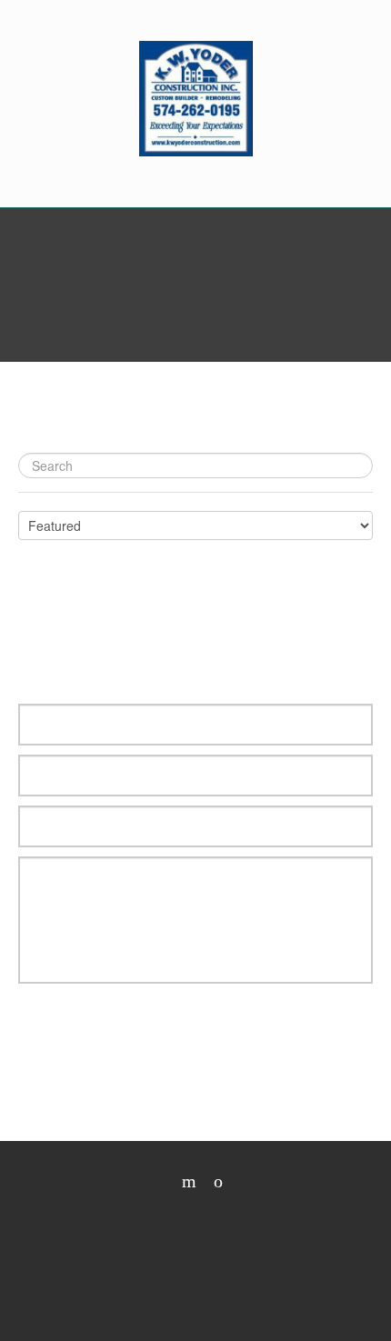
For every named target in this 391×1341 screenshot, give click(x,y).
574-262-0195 (195, 195)
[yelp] (182, 1181)
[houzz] (211, 1181)
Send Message (111, 1038)
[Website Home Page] (196, 98)
